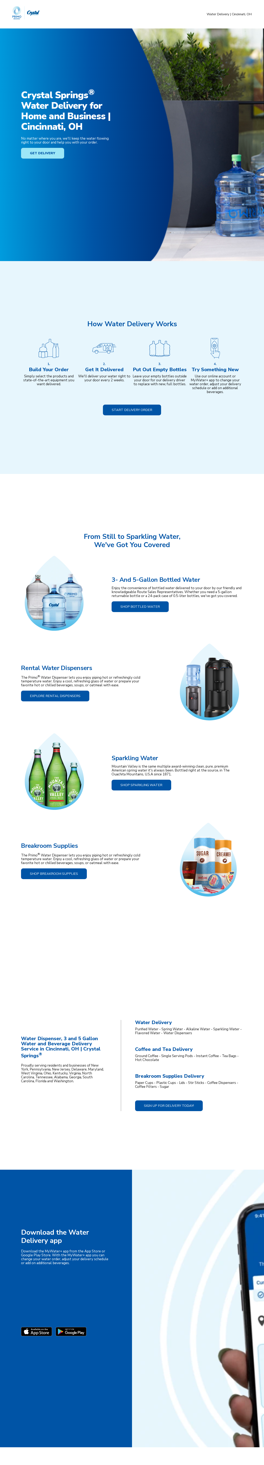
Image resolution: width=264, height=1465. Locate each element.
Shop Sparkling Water (141, 785)
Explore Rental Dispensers (55, 696)
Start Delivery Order (132, 410)
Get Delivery (42, 153)
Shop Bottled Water (140, 606)
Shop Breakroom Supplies (54, 873)
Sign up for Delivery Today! (169, 1105)
